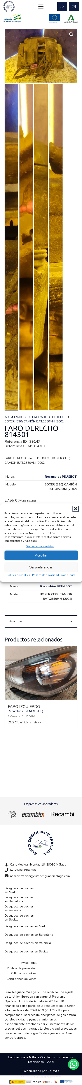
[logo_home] (33, 814)
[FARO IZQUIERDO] (41, 699)
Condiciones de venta (22, 979)
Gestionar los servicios (40, 546)
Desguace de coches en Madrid (19, 890)
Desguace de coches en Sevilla (19, 918)
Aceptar (41, 555)
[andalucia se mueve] (12, 18)
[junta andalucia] (71, 18)
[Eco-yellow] (12, 814)
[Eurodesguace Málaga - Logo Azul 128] (9, 6)
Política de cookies (18, 575)
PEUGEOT (59, 417)
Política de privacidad (45, 575)
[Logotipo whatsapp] (73, 1064)
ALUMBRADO (14, 417)
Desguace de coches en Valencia (19, 908)
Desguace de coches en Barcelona (19, 899)
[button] (75, 509)
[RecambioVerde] (62, 814)
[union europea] (54, 18)
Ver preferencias (41, 567)
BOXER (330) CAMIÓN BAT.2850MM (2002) (35, 421)
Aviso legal (68, 575)
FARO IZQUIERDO (24, 706)
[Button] (62, 6)
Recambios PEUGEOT (61, 477)
